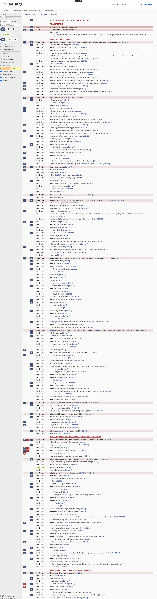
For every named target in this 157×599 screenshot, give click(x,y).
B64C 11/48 (40, 324)
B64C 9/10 (40, 214)
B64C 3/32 (40, 128)
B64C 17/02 (40, 416)
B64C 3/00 (40, 97)
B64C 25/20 (40, 500)
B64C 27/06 (40, 581)
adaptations (69, 522)
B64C (38, 30)
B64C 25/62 (40, 558)
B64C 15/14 (40, 411)
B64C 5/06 (40, 175)
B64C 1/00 (40, 42)
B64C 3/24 (40, 116)
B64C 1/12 (40, 53)
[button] (31, 20)
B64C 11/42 (40, 316)
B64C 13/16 (40, 352)
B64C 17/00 (40, 414)
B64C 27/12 (40, 589)
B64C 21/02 (40, 445)
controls (72, 391)
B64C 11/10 (40, 272)
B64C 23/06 (6, 35)
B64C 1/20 (40, 66)
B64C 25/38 (40, 525)
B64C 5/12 (40, 183)
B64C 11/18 (40, 283)
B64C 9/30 (40, 244)
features (101, 34)
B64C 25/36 (40, 522)
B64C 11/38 (40, 310)
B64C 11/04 (40, 263)
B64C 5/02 (40, 169)
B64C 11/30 (40, 299)
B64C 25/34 (40, 520)
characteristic (121, 36)
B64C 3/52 (40, 155)
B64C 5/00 (40, 167)
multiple (57, 230)
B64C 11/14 (40, 277)
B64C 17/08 (40, 425)
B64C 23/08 (40, 470)
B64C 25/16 (72, 58)
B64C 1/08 (40, 47)
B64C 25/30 (40, 514)
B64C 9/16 (40, 224)
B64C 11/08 (40, 269)
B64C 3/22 (40, 114)
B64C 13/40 (40, 385)
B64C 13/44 (40, 391)
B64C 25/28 (40, 511)
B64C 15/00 (40, 403)
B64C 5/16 (40, 189)
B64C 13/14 (40, 349)
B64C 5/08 (58, 175)
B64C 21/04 (40, 447)
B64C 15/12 (40, 408)
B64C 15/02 (40, 405)
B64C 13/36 (40, 380)
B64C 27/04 (40, 578)
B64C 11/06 (40, 266)
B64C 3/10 (40, 100)
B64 (37, 27)
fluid (53, 310)
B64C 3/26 (40, 119)
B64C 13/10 (40, 344)
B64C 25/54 (40, 547)
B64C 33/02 (72, 97)
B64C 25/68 (114, 517)
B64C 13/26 (40, 366)
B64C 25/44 (40, 533)
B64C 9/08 (40, 211)
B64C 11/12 (40, 274)
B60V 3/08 (82, 473)
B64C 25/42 (40, 531)
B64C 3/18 (40, 108)
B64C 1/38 (40, 91)
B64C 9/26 (40, 238)
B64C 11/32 (40, 302)
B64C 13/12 (40, 347)
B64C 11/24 (40, 291)
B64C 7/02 (40, 197)
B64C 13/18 (40, 355)
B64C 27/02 (40, 575)
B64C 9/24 (40, 235)
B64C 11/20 (40, 286)
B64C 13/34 (40, 377)
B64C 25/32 (40, 517)
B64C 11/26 (40, 294)
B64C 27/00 (40, 573)
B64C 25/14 (40, 492)
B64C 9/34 (40, 249)
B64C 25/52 (40, 544)
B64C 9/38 (40, 255)
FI (14, 69)
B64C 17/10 (40, 428)
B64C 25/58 (40, 553)
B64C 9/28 (40, 241)
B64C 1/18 (40, 64)
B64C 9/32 (40, 247)
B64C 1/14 (40, 56)
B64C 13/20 (40, 358)
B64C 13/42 (40, 388)
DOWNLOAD (10, 18)
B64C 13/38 (40, 383)
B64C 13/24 (40, 363)
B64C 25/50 (40, 542)
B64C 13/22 (40, 361)
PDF (9, 39)
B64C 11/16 (40, 280)
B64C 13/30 (40, 372)
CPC (4, 69)
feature (128, 36)
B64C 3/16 (40, 105)
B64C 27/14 (40, 592)
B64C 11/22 (40, 288)
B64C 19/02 (40, 433)
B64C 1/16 (40, 61)
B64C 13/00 (40, 330)
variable (58, 266)
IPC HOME (3, 18)
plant (78, 61)
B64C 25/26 (40, 509)
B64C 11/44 (40, 319)
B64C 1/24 (40, 72)
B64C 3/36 (40, 133)
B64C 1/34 (40, 86)
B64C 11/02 (40, 261)
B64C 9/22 (40, 233)
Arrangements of (57, 321)
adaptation (66, 531)
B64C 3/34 (40, 130)
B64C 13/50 (40, 399)
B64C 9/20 (40, 230)
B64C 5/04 (40, 172)
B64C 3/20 (40, 111)
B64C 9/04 (40, 205)
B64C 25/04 (40, 478)
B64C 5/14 (40, 186)
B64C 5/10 (40, 180)
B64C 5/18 (40, 191)
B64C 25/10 (40, 486)
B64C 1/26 (40, 75)
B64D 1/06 (88, 58)
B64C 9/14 (40, 222)
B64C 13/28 (40, 369)
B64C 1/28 (40, 77)
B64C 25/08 (40, 484)
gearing (66, 377)
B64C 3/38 (40, 136)
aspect (59, 105)
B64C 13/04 (40, 336)
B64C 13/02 (40, 333)
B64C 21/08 (40, 453)
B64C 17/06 (40, 422)
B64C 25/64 (40, 561)
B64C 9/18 (40, 227)
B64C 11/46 (40, 321)
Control (53, 330)
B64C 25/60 (40, 556)
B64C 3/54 (40, 158)
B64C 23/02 (40, 462)
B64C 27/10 (40, 586)
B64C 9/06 (40, 208)
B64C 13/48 (40, 397)
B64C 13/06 (40, 338)
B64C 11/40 (40, 313)
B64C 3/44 (40, 144)
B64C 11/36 (40, 308)
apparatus (65, 347)
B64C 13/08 (40, 341)
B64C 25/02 (40, 475)
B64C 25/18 (40, 497)
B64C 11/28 (40, 297)
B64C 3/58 (40, 164)
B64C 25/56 (40, 550)
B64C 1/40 (40, 94)
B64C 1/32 (40, 83)
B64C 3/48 (40, 150)
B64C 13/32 (40, 374)
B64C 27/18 (40, 598)
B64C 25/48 (40, 539)
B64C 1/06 (40, 45)
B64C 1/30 (40, 80)
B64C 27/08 (40, 584)
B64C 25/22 (40, 503)
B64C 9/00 (98, 164)
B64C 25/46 (40, 536)
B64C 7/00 (40, 195)
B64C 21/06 (40, 450)
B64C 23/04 (40, 464)
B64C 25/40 (40, 528)
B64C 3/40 (40, 139)
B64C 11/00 (40, 258)
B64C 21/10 (40, 456)
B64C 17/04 (40, 419)
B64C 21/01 (40, 442)
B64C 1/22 (40, 69)
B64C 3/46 (40, 147)
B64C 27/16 (40, 595)
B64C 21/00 (40, 439)
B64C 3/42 (40, 141)
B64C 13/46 (40, 394)
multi (66, 520)
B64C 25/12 (40, 489)
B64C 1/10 (40, 50)
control (85, 164)
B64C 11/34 (40, 305)
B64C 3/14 (40, 103)
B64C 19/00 (40, 431)
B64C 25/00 (40, 473)
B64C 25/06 (40, 481)
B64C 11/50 (40, 327)
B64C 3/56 (40, 161)
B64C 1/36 (40, 89)
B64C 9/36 (40, 252)
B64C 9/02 (40, 203)
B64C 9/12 (54, 216)
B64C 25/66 (40, 564)
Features (76, 258)
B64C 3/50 (40, 152)
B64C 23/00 (40, 459)
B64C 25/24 (40, 506)
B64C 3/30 (40, 125)
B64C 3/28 (40, 122)
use (54, 445)
